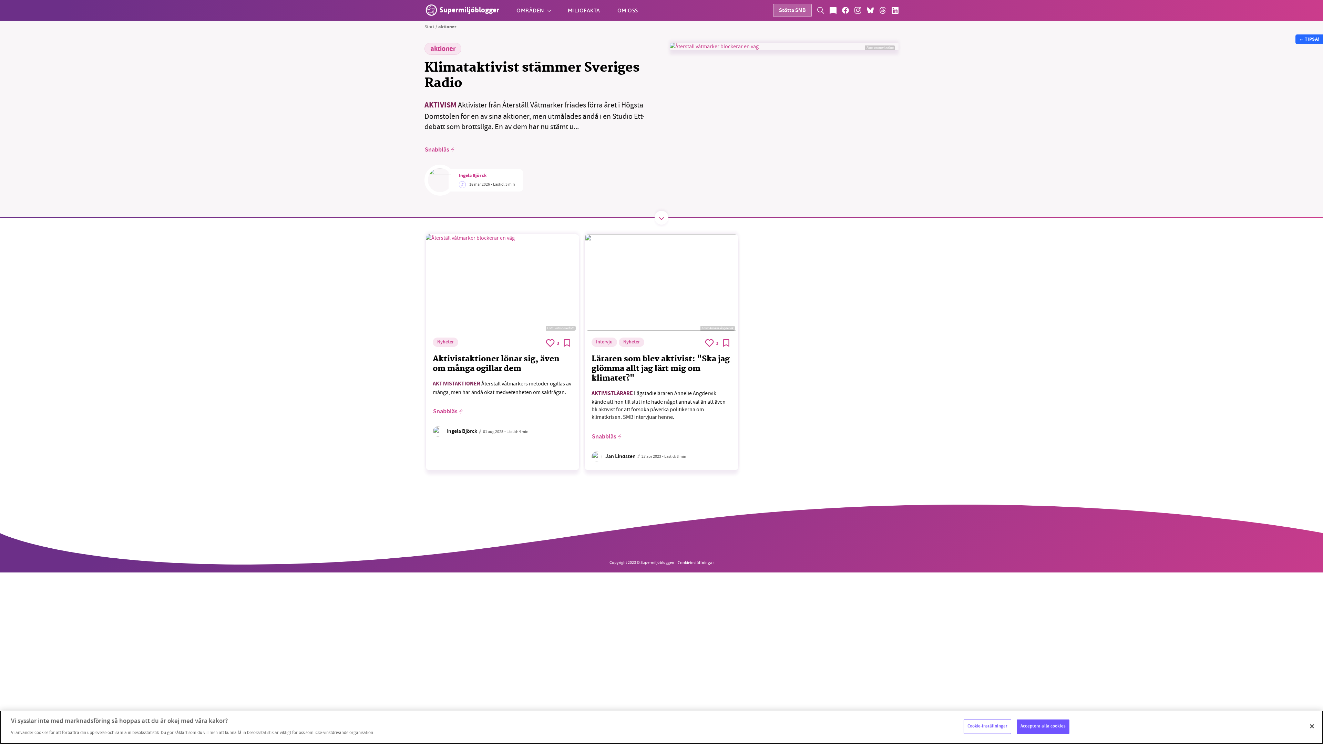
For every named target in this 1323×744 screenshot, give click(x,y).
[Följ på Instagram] (857, 10)
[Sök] (820, 10)
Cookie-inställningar (987, 726)
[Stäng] (1312, 726)
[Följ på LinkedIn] (895, 10)
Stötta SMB (792, 11)
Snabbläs (437, 149)
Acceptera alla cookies (1043, 726)
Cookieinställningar (696, 562)
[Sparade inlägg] (833, 10)
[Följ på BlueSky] (870, 10)
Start (429, 26)
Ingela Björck (473, 176)
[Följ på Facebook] (845, 10)
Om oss (627, 10)
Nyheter (445, 342)
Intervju (604, 342)
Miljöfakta (584, 10)
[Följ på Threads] (882, 10)
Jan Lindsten (620, 457)
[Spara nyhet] (567, 343)
